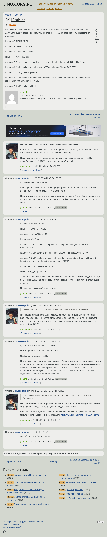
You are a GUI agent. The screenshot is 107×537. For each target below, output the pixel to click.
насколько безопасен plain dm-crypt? (85, 116)
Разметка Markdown (35, 522)
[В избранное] (97, 30)
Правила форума (19, 522)
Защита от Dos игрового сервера (82, 482)
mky (22, 166)
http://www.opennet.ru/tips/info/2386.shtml (80, 415)
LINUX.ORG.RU (18, 4)
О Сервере (7, 522)
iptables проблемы (74, 490)
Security (18, 15)
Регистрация (88, 4)
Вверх (101, 522)
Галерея (51, 4)
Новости (41, 4)
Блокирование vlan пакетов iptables (31, 504)
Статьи (61, 4)
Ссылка (9, 107)
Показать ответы (27, 170)
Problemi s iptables (74, 494)
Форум (69, 4)
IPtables (18, 19)
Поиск (58, 8)
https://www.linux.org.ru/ (12, 527)
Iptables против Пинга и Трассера (30, 475)
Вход (99, 4)
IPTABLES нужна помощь (78, 498)
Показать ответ (27, 297)
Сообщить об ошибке (11, 524)
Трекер (50, 8)
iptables (12, 24)
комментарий (21, 178)
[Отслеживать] (97, 38)
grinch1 (23, 92)
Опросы (41, 8)
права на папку (14, 116)
